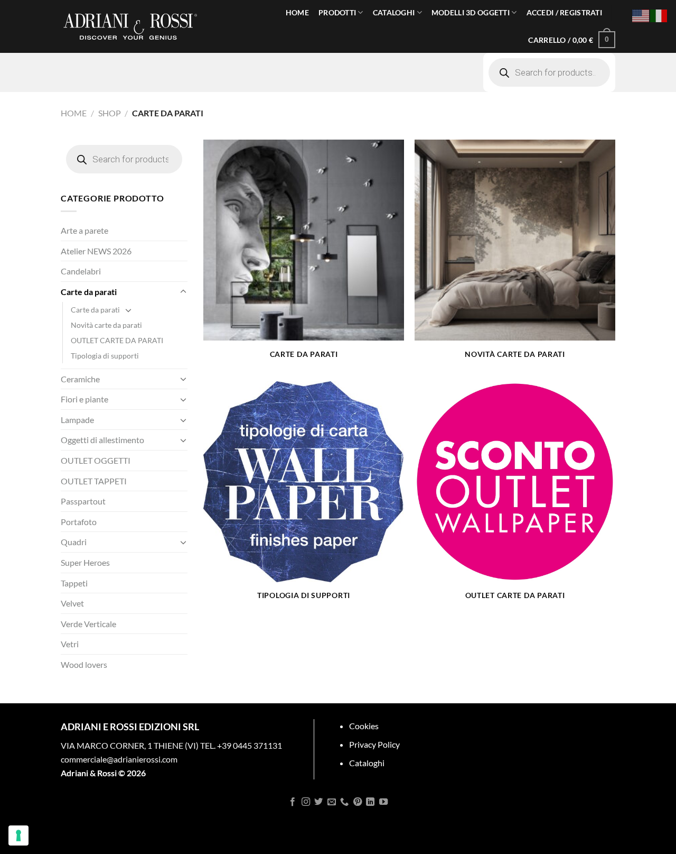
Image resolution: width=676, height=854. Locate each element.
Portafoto (79, 522)
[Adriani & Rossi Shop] (130, 26)
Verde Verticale (88, 624)
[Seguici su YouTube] (383, 802)
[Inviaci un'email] (331, 802)
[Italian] (659, 15)
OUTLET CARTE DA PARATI (117, 340)
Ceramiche (80, 379)
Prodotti (337, 12)
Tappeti (74, 583)
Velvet (72, 603)
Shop (109, 113)
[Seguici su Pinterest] (357, 802)
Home (297, 12)
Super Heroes (85, 562)
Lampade (77, 420)
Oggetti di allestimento (102, 440)
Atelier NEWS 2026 (96, 251)
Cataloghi (366, 763)
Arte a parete (84, 230)
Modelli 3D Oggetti (470, 12)
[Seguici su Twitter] (318, 802)
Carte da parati (89, 292)
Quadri (74, 542)
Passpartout (83, 501)
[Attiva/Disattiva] (183, 292)
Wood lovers (84, 664)
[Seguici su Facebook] (292, 802)
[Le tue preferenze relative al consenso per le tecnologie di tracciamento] (18, 835)
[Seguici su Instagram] (306, 802)
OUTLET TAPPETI (94, 481)
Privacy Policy (374, 744)
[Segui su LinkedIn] (370, 802)
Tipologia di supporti (105, 355)
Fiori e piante (84, 399)
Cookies (364, 726)
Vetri (70, 644)
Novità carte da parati (106, 324)
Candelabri (81, 271)
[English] (641, 15)
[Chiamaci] (344, 802)
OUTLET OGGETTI (95, 460)
